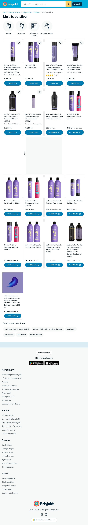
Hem (4, 12)
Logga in (77, 4)
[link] (13, 63)
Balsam (37, 12)
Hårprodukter (27, 12)
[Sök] (69, 4)
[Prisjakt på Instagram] (46, 514)
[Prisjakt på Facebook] (41, 514)
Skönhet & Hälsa (14, 12)
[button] (18, 42)
